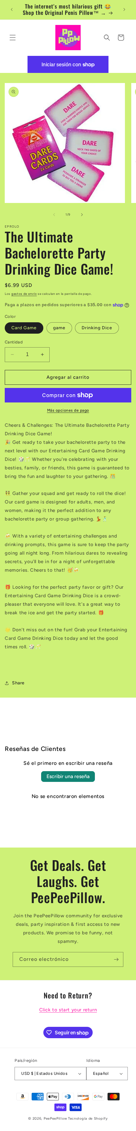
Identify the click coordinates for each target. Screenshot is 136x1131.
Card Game (24, 327)
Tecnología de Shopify (88, 1118)
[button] (13, 38)
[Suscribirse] (116, 959)
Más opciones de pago (68, 410)
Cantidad (14, 342)
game (59, 327)
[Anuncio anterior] (12, 9)
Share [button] (18, 683)
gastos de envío (24, 294)
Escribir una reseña (68, 776)
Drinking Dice (97, 327)
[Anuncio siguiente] (124, 9)
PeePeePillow (55, 1118)
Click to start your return (68, 1010)
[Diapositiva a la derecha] (82, 215)
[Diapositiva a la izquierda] (54, 215)
